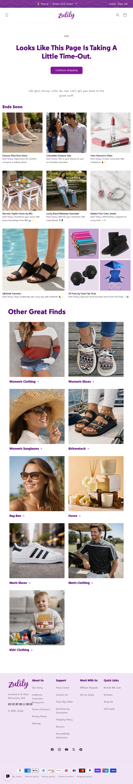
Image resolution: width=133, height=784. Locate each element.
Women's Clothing (22, 381)
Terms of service (66, 776)
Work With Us (88, 680)
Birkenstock (77, 448)
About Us (38, 680)
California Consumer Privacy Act (38, 698)
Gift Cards (109, 709)
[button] (6, 15)
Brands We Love (112, 687)
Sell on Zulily (87, 694)
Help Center (62, 687)
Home (72, 515)
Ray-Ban (15, 515)
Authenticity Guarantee (63, 711)
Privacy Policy (39, 716)
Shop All (108, 701)
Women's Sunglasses (24, 448)
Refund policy (32, 776)
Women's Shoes (79, 381)
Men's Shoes (18, 583)
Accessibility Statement (63, 735)
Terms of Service (41, 709)
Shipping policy (84, 776)
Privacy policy (48, 776)
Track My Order (64, 701)
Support (61, 680)
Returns (60, 726)
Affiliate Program (89, 687)
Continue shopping (66, 70)
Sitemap (36, 723)
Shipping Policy (64, 719)
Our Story (37, 687)
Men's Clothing (79, 583)
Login (112, 3)
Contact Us (62, 694)
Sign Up (123, 3)
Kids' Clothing (19, 650)
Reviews (108, 694)
